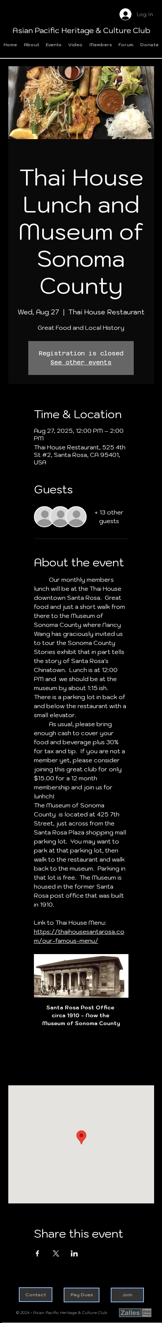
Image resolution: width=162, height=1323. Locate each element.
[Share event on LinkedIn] (74, 1253)
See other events (81, 362)
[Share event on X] (56, 1253)
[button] (53, 45)
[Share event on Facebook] (37, 1253)
